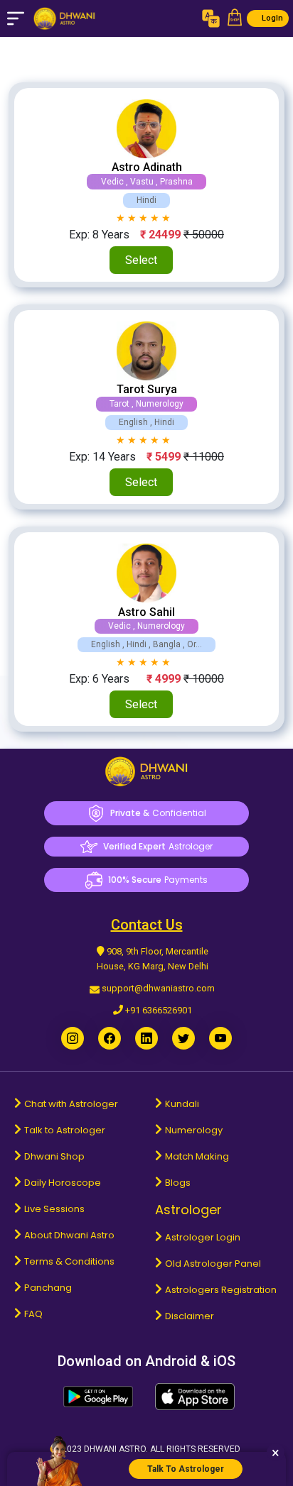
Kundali (182, 1104)
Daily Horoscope (62, 1182)
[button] (235, 18)
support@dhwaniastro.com (158, 988)
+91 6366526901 (158, 1010)
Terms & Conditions (69, 1261)
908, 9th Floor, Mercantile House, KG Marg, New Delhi (152, 959)
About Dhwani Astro (69, 1235)
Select (141, 260)
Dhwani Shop (54, 1156)
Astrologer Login (202, 1237)
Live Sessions (54, 1209)
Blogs (178, 1182)
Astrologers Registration (221, 1290)
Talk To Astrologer (185, 1469)
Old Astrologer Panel (213, 1263)
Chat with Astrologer (71, 1104)
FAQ (33, 1314)
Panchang (48, 1287)
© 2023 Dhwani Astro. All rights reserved (146, 1449)
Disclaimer (189, 1316)
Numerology (194, 1130)
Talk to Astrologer (64, 1130)
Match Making (197, 1156)
